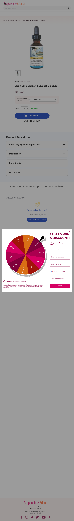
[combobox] (54, 271)
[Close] (69, 231)
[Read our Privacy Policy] (46, 284)
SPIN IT (60, 286)
